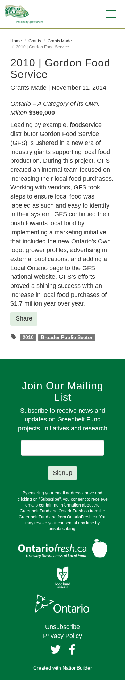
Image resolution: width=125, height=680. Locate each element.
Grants (34, 41)
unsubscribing (62, 528)
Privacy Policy (62, 635)
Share (24, 318)
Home (16, 41)
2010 (28, 337)
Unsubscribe (62, 626)
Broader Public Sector (67, 337)
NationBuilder (77, 668)
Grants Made (60, 41)
